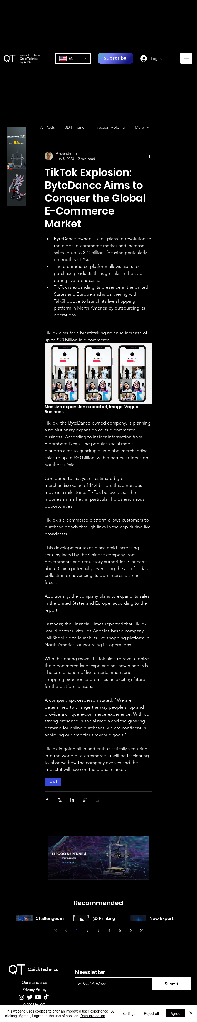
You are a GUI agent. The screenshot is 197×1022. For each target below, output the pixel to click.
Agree (175, 1013)
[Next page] (130, 930)
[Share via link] (84, 799)
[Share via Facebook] (47, 799)
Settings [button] (128, 1013)
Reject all (151, 1013)
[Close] (191, 1013)
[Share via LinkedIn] (72, 799)
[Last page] (141, 930)
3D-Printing (74, 127)
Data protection (92, 1015)
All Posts (47, 127)
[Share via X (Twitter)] (59, 799)
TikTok (53, 782)
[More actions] (149, 156)
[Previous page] (66, 930)
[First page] (55, 930)
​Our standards (34, 982)
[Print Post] (97, 799)
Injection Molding (110, 127)
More (139, 127)
